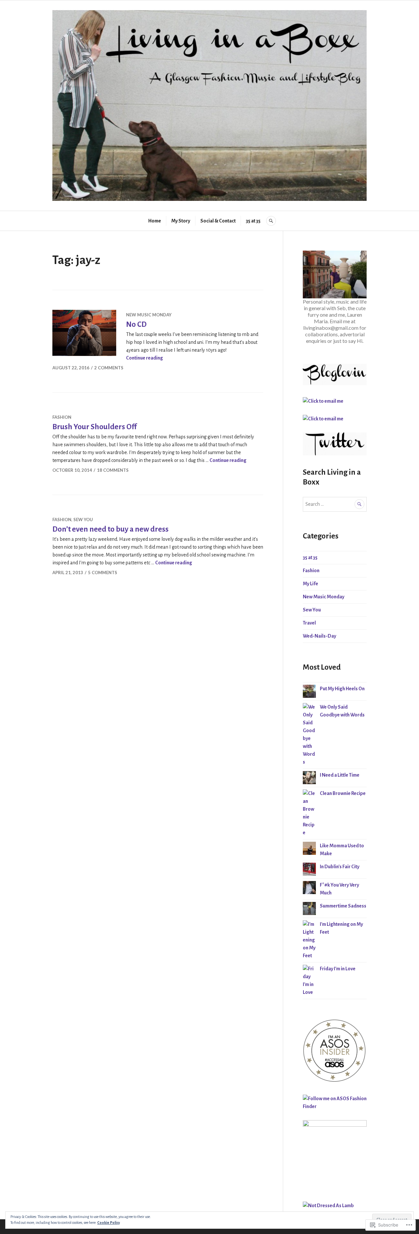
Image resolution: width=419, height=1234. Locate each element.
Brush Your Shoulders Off (94, 427)
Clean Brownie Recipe (343, 793)
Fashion (61, 417)
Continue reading (144, 358)
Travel (309, 623)
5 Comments (102, 572)
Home (154, 220)
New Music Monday (149, 314)
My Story (180, 220)
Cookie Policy (108, 1223)
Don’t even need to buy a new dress (110, 529)
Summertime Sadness (343, 905)
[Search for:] (335, 504)
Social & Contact (218, 220)
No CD (136, 324)
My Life (310, 583)
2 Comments (108, 367)
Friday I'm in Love (337, 968)
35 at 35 (253, 220)
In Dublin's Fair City (339, 866)
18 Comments (113, 470)
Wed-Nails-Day (319, 636)
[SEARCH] (271, 221)
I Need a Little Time (339, 775)
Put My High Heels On (342, 688)
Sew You (83, 519)
